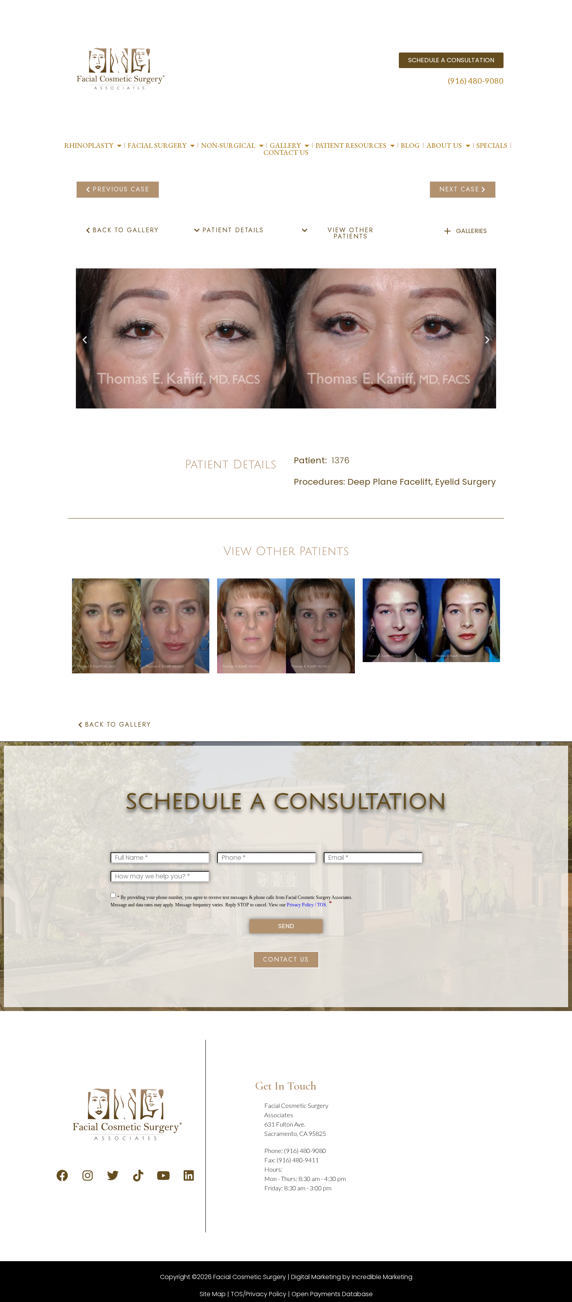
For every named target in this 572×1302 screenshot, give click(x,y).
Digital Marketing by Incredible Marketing (351, 1276)
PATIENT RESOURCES (351, 145)
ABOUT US (444, 145)
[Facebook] (62, 1175)
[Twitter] (113, 1175)
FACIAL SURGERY (157, 145)
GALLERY (285, 145)
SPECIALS (491, 145)
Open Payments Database (332, 1294)
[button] (84, 339)
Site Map (213, 1294)
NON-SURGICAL (228, 145)
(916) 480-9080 (476, 80)
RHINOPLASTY (88, 145)
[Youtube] (163, 1175)
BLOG (410, 145)
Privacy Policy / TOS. (307, 905)
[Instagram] (87, 1175)
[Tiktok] (138, 1175)
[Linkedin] (188, 1175)
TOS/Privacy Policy (258, 1294)
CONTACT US (286, 152)
